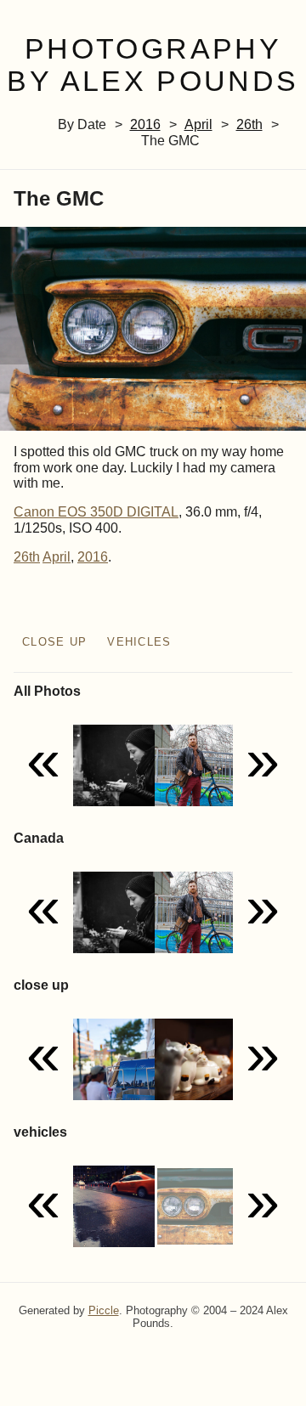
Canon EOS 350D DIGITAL (96, 512)
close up (54, 641)
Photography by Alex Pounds (152, 65)
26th (249, 124)
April (198, 124)
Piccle (103, 1310)
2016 (145, 124)
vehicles (139, 641)
